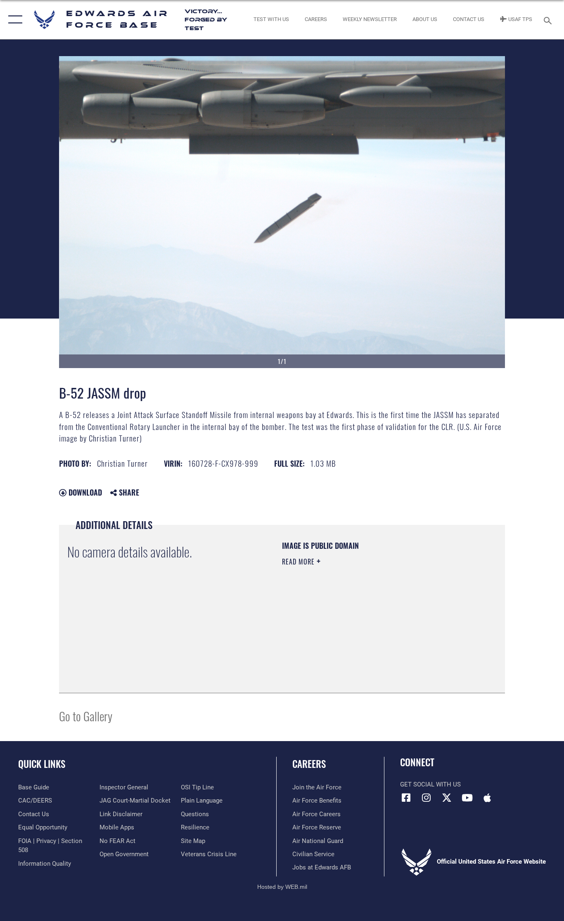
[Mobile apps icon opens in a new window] (487, 797)
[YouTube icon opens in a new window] (467, 797)
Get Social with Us (430, 784)
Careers (309, 764)
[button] (13, 19)
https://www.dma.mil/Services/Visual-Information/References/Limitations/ (379, 625)
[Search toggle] (549, 20)
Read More (299, 562)
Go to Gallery (85, 716)
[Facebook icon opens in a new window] (406, 797)
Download (84, 492)
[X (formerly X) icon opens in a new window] (447, 797)
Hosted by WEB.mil (282, 886)
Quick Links (41, 764)
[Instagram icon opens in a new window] (426, 797)
